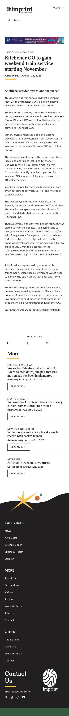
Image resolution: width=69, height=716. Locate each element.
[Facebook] (8, 343)
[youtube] (23, 697)
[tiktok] (17, 697)
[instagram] (12, 697)
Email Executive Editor (18, 691)
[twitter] (6, 697)
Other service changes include (22, 134)
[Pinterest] (47, 343)
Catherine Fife (13, 168)
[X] (27, 343)
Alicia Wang (12, 75)
